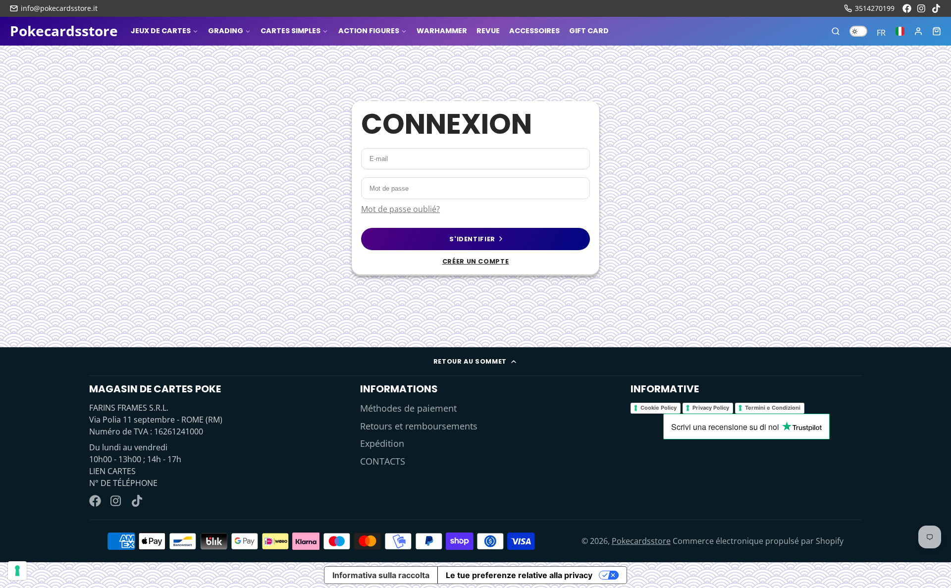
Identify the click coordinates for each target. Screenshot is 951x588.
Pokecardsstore (641, 540)
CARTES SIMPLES (290, 31)
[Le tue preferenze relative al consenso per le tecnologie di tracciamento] (17, 570)
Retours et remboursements (418, 426)
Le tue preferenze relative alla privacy (519, 575)
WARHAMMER (442, 31)
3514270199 (875, 8)
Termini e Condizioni (772, 407)
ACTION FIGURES (368, 31)
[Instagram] (921, 8)
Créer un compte (475, 261)
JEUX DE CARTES (161, 31)
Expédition (382, 443)
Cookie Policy (658, 407)
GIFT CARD (589, 31)
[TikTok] (936, 8)
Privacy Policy (710, 407)
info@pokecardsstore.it (59, 8)
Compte (918, 31)
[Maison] (64, 31)
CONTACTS (382, 461)
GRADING (225, 31)
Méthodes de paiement (408, 408)
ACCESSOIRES (534, 31)
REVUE (488, 31)
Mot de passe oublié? (400, 209)
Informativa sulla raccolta (380, 575)
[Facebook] (906, 8)
